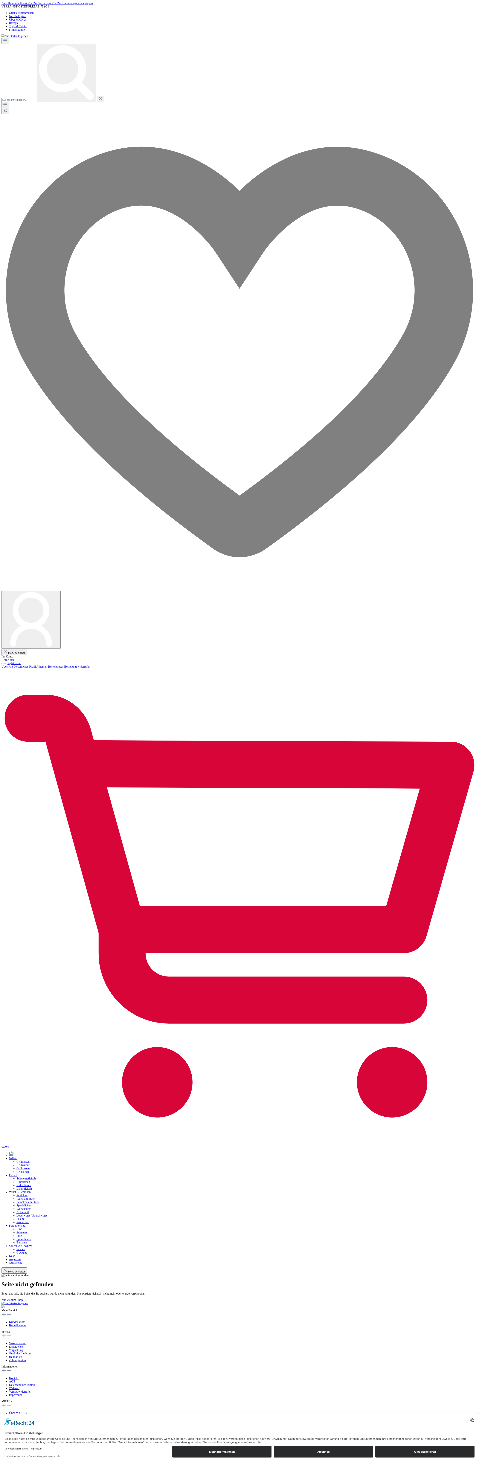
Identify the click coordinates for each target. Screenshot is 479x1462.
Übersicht (7, 666)
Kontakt (14, 1378)
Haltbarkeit (15, 1356)
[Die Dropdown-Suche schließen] (100, 99)
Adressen (42, 666)
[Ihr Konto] (31, 620)
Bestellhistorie (17, 1325)
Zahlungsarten (17, 1360)
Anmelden (7, 659)
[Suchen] (66, 73)
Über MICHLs (18, 19)
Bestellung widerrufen (77, 666)
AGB (12, 1381)
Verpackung (16, 1350)
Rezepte (14, 23)
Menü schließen (16, 652)
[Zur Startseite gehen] (14, 36)
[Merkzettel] (239, 589)
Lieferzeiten (16, 1346)
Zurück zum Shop (12, 1299)
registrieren (14, 663)
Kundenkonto (17, 1322)
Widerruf (14, 1388)
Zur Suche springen (45, 3)
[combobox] (18, 100)
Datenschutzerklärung (22, 1384)
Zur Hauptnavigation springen (75, 3)
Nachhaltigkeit (17, 16)
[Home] (11, 1154)
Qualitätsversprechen (21, 12)
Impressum (15, 1395)
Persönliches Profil (25, 666)
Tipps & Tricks (18, 26)
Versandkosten (17, 1343)
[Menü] (5, 41)
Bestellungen (56, 666)
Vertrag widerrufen (20, 1391)
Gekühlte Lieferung (20, 1353)
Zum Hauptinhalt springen (17, 3)
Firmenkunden (17, 29)
